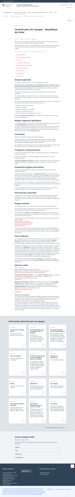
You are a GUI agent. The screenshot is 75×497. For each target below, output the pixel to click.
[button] (7, 12)
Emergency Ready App (20, 225)
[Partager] (71, 20)
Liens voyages (18, 261)
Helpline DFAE (18, 279)
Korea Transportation (20, 158)
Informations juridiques (37, 494)
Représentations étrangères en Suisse (24, 289)
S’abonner (34, 39)
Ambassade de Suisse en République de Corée (26, 277)
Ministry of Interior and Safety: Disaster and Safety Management (30, 272)
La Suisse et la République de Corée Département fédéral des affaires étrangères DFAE (28, 5)
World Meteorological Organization (23, 224)
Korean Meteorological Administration (24, 222)
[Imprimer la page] (68, 20)
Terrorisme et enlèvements (21, 117)
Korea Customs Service (43, 271)
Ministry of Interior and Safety (22, 221)
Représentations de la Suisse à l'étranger (45, 473)
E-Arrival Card (18, 291)
